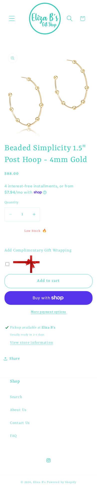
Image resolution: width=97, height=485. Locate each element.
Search (16, 397)
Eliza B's (39, 482)
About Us (18, 410)
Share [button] (14, 359)
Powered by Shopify (61, 482)
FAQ (13, 436)
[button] (12, 18)
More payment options (48, 312)
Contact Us (20, 423)
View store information (31, 343)
